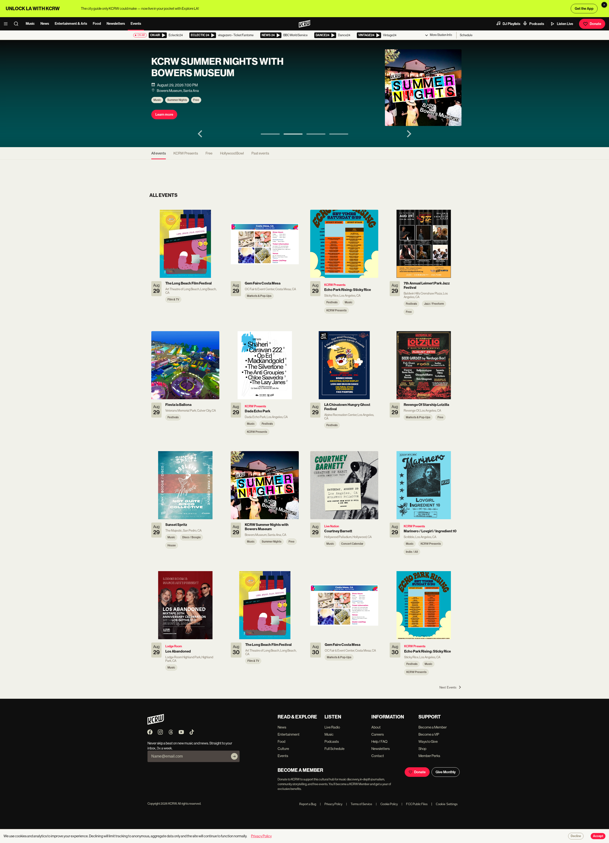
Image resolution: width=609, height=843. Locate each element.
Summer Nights (177, 100)
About (376, 727)
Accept (598, 836)
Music (30, 23)
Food (97, 23)
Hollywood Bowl (232, 153)
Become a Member (432, 727)
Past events (260, 153)
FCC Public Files (414, 804)
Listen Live (565, 24)
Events (136, 23)
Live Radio (332, 727)
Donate (595, 24)
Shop (422, 749)
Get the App (584, 8)
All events (158, 153)
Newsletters (116, 23)
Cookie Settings (447, 804)
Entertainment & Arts (71, 23)
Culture (283, 749)
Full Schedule (334, 749)
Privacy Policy (331, 804)
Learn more (164, 114)
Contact (377, 756)
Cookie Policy (387, 804)
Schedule (466, 35)
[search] (17, 24)
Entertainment (289, 734)
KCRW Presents (185, 153)
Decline (576, 836)
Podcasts (536, 24)
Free (196, 100)
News (44, 23)
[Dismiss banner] (604, 5)
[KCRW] (155, 723)
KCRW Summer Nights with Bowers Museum (217, 67)
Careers (377, 734)
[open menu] (7, 24)
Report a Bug (307, 804)
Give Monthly (446, 772)
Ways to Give (428, 741)
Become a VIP (428, 734)
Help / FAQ (379, 741)
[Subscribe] (234, 756)
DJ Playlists (511, 24)
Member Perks (429, 756)
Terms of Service (359, 804)
